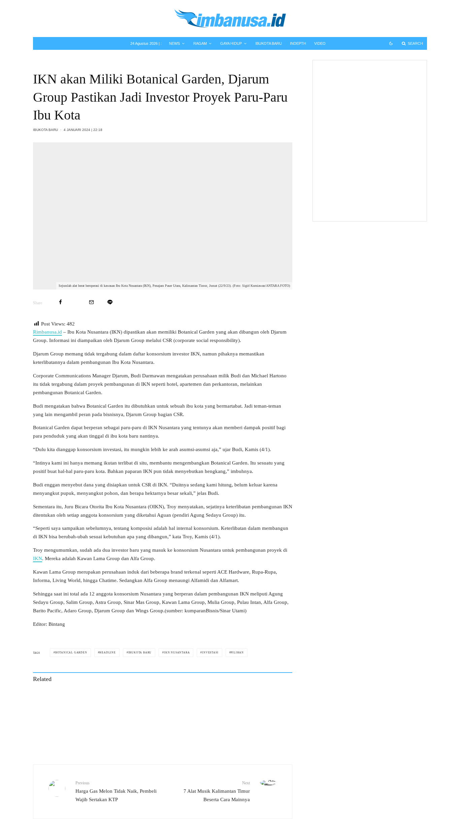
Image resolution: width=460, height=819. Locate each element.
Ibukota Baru (268, 43)
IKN (37, 558)
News (174, 43)
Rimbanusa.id (47, 332)
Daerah (354, 181)
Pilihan (237, 652)
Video (320, 43)
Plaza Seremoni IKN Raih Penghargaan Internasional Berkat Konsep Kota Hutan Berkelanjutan (102, 699)
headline (107, 652)
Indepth (298, 43)
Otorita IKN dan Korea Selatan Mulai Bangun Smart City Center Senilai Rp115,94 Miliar (244, 699)
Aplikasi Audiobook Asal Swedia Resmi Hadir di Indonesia (381, 73)
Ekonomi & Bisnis (363, 84)
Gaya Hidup (231, 43)
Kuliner (354, 114)
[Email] (91, 302)
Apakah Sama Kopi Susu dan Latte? (377, 104)
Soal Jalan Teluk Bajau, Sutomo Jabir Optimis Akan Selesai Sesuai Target (382, 168)
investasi (210, 652)
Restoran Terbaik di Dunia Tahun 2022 (381, 201)
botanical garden (71, 652)
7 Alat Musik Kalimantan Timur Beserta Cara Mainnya (217, 791)
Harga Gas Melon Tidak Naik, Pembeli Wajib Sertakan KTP (116, 791)
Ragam (200, 43)
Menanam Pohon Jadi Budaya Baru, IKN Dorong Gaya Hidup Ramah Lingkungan (103, 729)
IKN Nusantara (177, 652)
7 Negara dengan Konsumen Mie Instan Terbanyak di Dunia (381, 135)
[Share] (60, 302)
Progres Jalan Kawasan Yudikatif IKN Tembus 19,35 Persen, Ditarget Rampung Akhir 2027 (239, 729)
